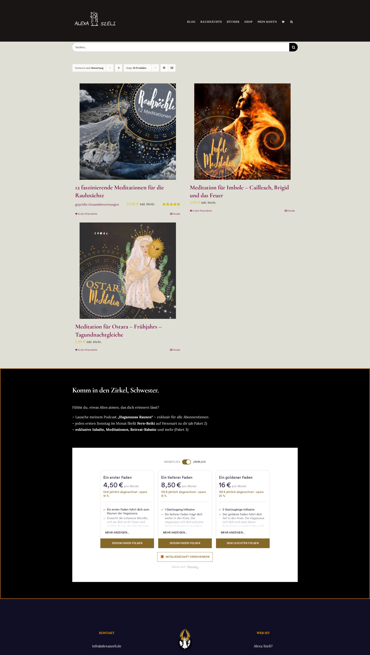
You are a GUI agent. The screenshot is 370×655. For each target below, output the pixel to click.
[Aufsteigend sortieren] (118, 68)
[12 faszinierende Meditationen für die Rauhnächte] (127, 131)
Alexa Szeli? (263, 646)
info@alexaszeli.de (106, 646)
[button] (291, 22)
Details (176, 213)
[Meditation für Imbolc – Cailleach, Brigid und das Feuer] (242, 131)
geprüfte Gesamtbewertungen (97, 204)
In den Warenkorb (87, 213)
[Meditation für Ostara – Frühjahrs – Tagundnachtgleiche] (127, 271)
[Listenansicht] (172, 68)
